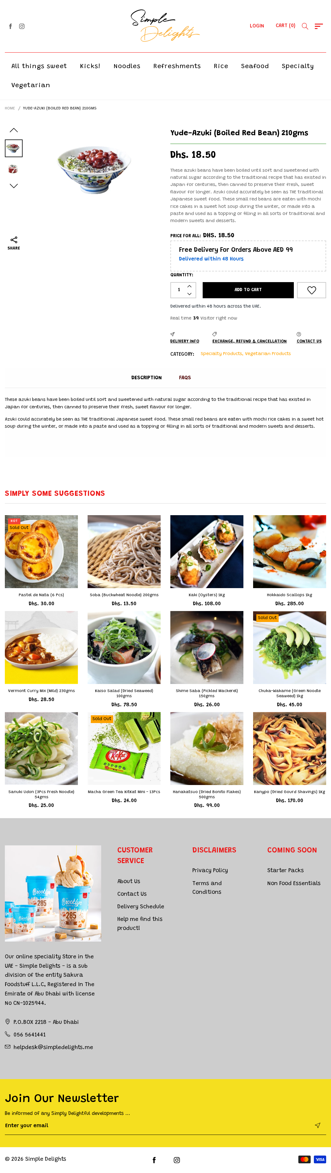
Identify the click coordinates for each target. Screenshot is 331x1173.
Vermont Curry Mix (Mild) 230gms (41, 691)
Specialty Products (221, 354)
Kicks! (90, 66)
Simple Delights (45, 1159)
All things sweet (39, 66)
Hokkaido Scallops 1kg (289, 595)
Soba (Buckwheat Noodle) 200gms (124, 595)
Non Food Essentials (294, 884)
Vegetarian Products (268, 354)
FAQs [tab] (185, 378)
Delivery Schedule (140, 907)
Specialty (298, 66)
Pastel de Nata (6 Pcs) (41, 595)
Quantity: (181, 275)
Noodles (127, 66)
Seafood (255, 66)
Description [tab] (147, 378)
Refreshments (177, 66)
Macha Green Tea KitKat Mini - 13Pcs (124, 792)
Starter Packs (285, 871)
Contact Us (132, 894)
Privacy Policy (210, 871)
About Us (128, 882)
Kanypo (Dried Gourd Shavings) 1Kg (289, 792)
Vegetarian (30, 85)
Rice (221, 66)
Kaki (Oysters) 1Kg (207, 595)
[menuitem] (39, 66)
